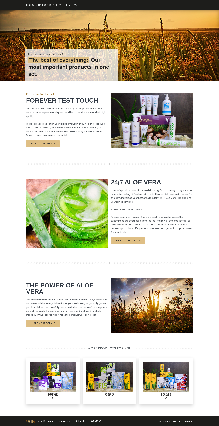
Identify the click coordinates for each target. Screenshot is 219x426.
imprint (163, 421)
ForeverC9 (53, 396)
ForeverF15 (109, 396)
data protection (181, 421)
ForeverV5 (166, 396)
